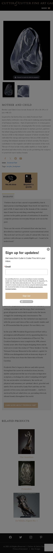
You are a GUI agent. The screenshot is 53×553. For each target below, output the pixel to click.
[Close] (48, 249)
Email (8, 267)
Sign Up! (26, 295)
